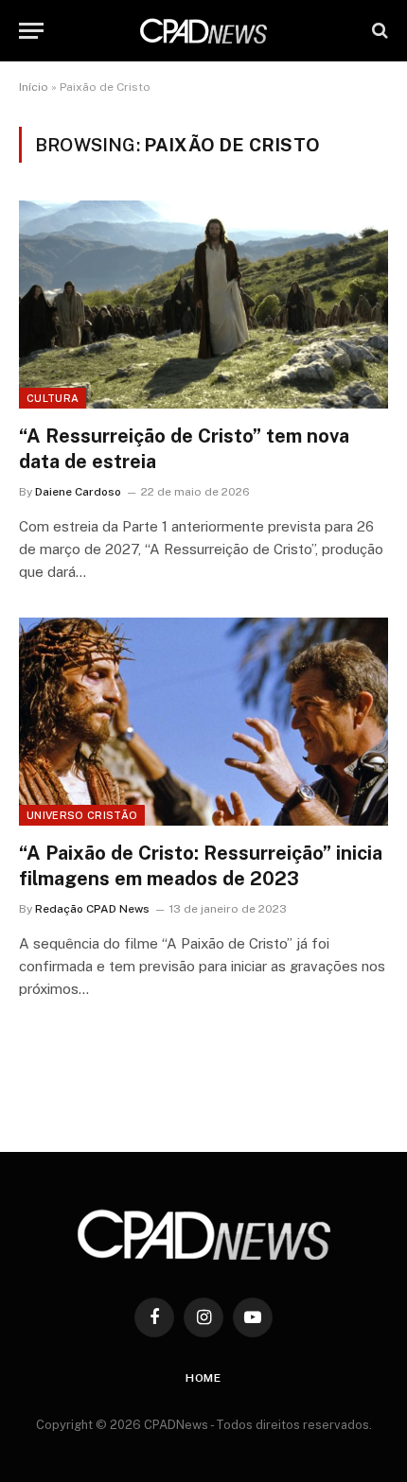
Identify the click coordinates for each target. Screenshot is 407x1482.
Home (203, 1378)
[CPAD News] (203, 31)
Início (33, 87)
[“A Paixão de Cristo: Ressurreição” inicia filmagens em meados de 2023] (203, 721)
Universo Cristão (82, 815)
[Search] (378, 30)
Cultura (53, 398)
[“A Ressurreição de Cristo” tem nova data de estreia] (203, 304)
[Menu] (31, 30)
